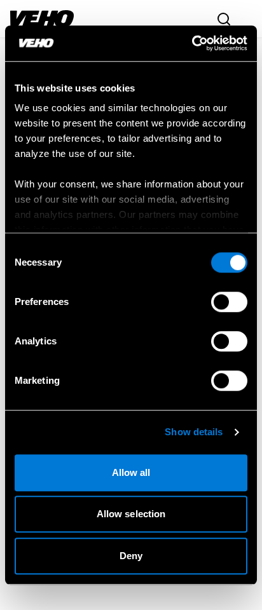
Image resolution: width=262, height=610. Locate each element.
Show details (194, 431)
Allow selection (131, 513)
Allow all (131, 472)
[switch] (229, 302)
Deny (131, 555)
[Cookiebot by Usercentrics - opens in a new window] (191, 43)
